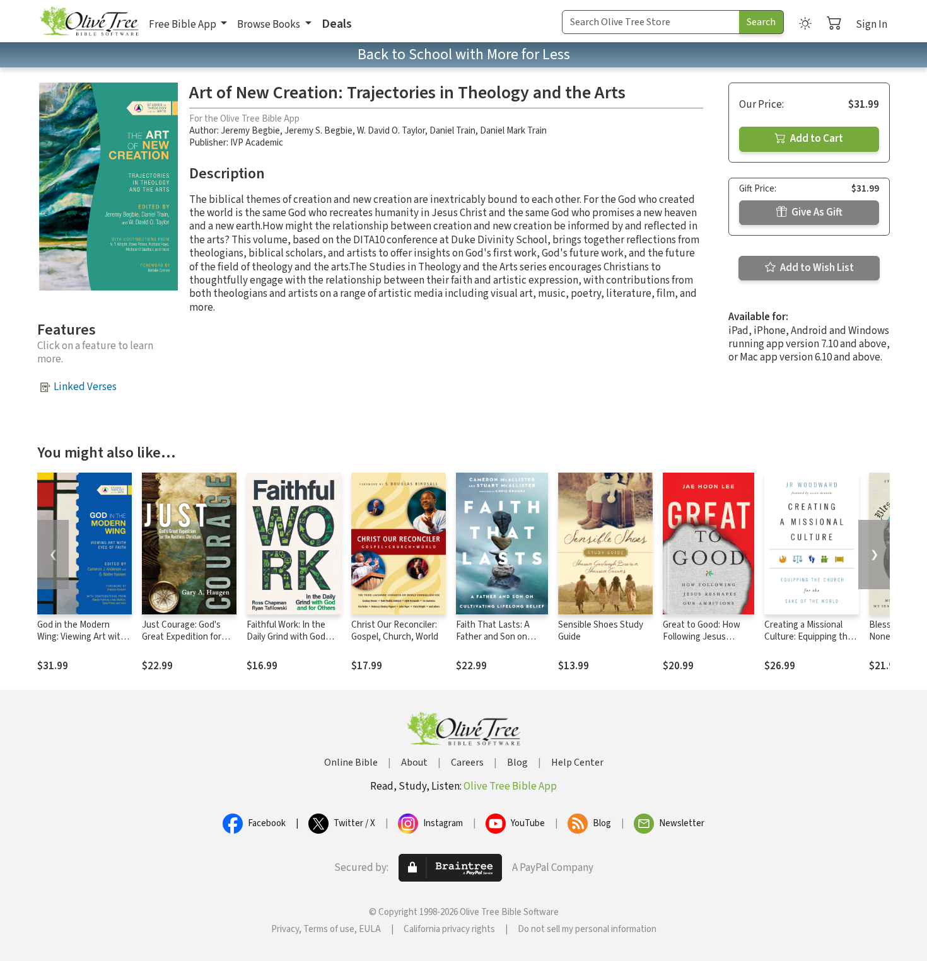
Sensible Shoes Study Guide (600, 630)
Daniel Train (452, 130)
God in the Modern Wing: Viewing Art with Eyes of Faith (81, 636)
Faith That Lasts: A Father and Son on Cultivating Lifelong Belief (494, 642)
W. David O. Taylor (391, 130)
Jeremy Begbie (250, 130)
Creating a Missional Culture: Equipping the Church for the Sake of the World (808, 642)
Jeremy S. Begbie (318, 130)
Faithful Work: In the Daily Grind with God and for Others (286, 636)
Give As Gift (816, 212)
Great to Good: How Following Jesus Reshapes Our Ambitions (701, 642)
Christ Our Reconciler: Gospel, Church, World (394, 630)
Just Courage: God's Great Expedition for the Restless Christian (186, 636)
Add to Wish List (816, 267)
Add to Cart (815, 138)
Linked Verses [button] (85, 386)
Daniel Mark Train (513, 130)
